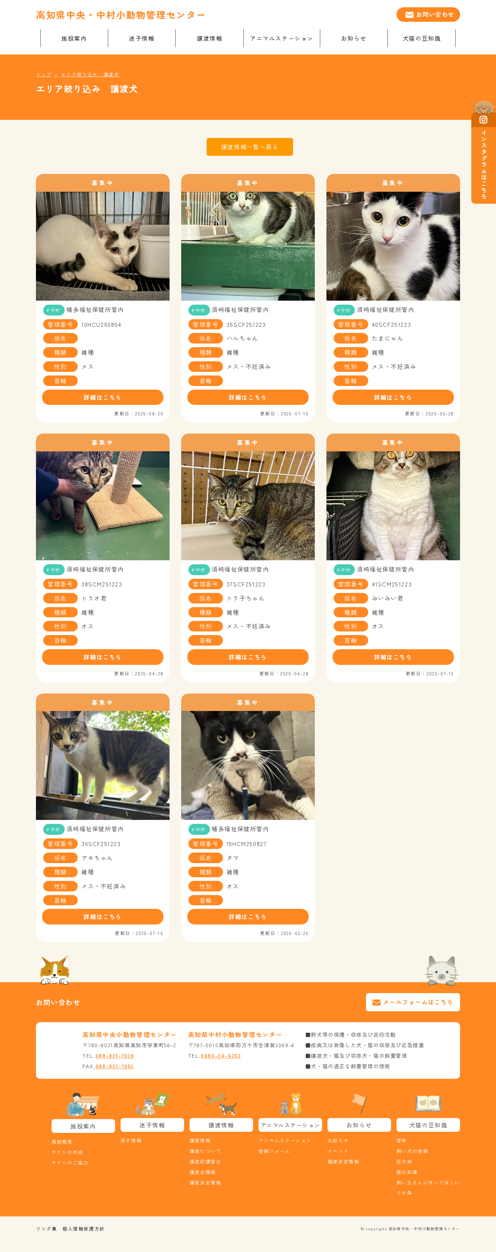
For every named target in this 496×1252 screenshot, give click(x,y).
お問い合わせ (435, 14)
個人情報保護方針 (83, 1228)
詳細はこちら (103, 397)
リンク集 (46, 1228)
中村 (55, 310)
